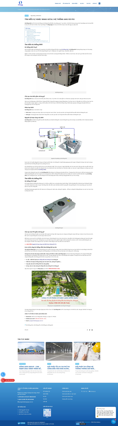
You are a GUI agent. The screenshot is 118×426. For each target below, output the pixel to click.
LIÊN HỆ (45, 401)
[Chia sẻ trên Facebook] (87, 330)
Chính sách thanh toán (67, 396)
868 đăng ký (93, 391)
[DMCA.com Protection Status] (81, 423)
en (99, 3)
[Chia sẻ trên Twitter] (89, 330)
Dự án (82, 3)
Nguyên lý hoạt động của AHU (34, 35)
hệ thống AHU (29, 325)
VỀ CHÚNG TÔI (46, 391)
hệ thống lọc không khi (47, 325)
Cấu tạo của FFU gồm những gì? (34, 39)
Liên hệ (95, 3)
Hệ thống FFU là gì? (31, 38)
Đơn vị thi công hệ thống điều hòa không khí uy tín (38, 41)
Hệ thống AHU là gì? (32, 31)
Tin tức (89, 3)
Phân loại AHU (30, 34)
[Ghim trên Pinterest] (92, 330)
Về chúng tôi (66, 3)
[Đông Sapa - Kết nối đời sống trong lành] (24, 3)
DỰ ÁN (44, 396)
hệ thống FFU (37, 325)
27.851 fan (84, 391)
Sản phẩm (74, 3)
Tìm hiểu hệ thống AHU (31, 29)
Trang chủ (58, 3)
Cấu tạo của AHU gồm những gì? (34, 32)
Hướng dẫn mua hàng (67, 399)
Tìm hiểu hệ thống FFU (30, 36)
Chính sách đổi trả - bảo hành (69, 394)
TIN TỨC (45, 399)
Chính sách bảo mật (66, 391)
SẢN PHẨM (45, 394)
